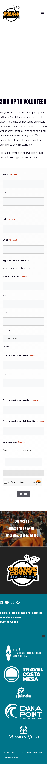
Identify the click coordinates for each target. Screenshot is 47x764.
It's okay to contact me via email (19, 268)
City (4, 295)
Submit (23, 493)
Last (4, 210)
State (5, 312)
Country (6, 347)
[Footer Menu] (43, 636)
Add (22, 473)
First (4, 193)
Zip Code (6, 330)
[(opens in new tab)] (23, 660)
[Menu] (42, 12)
